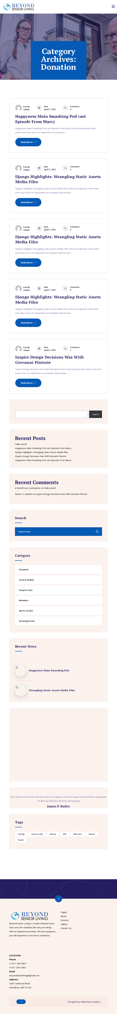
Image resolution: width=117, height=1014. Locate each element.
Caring (21, 834)
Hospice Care (26, 590)
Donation (24, 569)
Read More (27, 142)
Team (21, 840)
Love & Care (37, 834)
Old (64, 834)
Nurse (53, 834)
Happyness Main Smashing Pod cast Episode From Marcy (50, 119)
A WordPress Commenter (27, 488)
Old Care (77, 834)
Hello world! (21, 444)
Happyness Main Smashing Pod (49, 670)
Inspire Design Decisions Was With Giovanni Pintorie (49, 359)
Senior (92, 834)
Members (24, 600)
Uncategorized (26, 620)
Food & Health (26, 579)
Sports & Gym (26, 610)
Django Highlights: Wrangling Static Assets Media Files (58, 179)
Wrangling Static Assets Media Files (52, 690)
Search (18, 407)
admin (26, 109)
